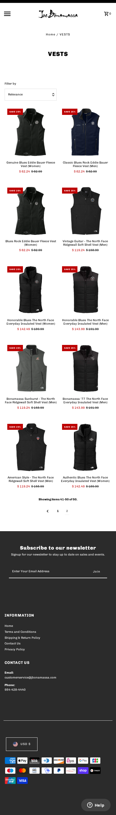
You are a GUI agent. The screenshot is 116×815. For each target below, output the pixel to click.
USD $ (25, 744)
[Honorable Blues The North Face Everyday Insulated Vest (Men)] (85, 290)
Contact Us (13, 643)
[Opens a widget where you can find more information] (96, 805)
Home (50, 34)
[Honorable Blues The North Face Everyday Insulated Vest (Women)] (31, 290)
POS (68, 805)
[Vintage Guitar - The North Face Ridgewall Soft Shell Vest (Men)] (85, 211)
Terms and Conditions (20, 632)
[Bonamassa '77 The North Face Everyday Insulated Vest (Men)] (85, 368)
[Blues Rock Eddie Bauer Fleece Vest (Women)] (31, 211)
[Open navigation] (19, 14)
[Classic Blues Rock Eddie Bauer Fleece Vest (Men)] (85, 132)
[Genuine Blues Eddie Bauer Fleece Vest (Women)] (31, 132)
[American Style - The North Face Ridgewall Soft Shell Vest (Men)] (31, 447)
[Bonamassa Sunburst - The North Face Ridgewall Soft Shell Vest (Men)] (31, 368)
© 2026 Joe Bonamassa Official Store (33, 805)
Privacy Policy (15, 649)
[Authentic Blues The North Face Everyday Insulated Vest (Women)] (85, 447)
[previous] (47, 511)
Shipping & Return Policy (22, 638)
